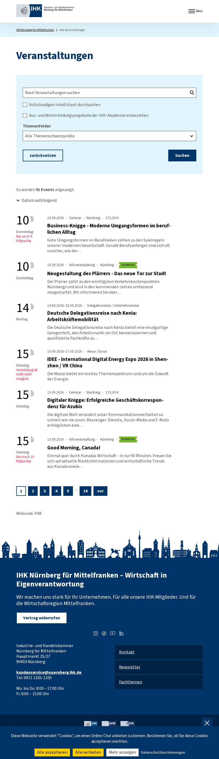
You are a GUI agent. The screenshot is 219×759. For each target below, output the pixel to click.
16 (85, 491)
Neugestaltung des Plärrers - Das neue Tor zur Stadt (106, 273)
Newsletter (129, 667)
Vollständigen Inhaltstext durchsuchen (64, 104)
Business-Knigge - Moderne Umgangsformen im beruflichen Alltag (109, 229)
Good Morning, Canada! (73, 447)
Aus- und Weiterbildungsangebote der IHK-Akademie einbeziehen (88, 115)
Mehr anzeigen (122, 752)
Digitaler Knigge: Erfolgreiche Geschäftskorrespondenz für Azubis (105, 403)
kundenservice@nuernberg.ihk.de (48, 672)
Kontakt (127, 652)
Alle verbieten (88, 752)
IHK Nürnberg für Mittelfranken (35, 30)
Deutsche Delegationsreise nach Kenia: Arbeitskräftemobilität (92, 316)
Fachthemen (130, 682)
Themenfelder (37, 126)
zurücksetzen (43, 155)
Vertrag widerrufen (41, 618)
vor (100, 491)
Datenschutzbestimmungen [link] (163, 752)
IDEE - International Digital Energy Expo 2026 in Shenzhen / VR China (107, 362)
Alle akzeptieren (52, 752)
